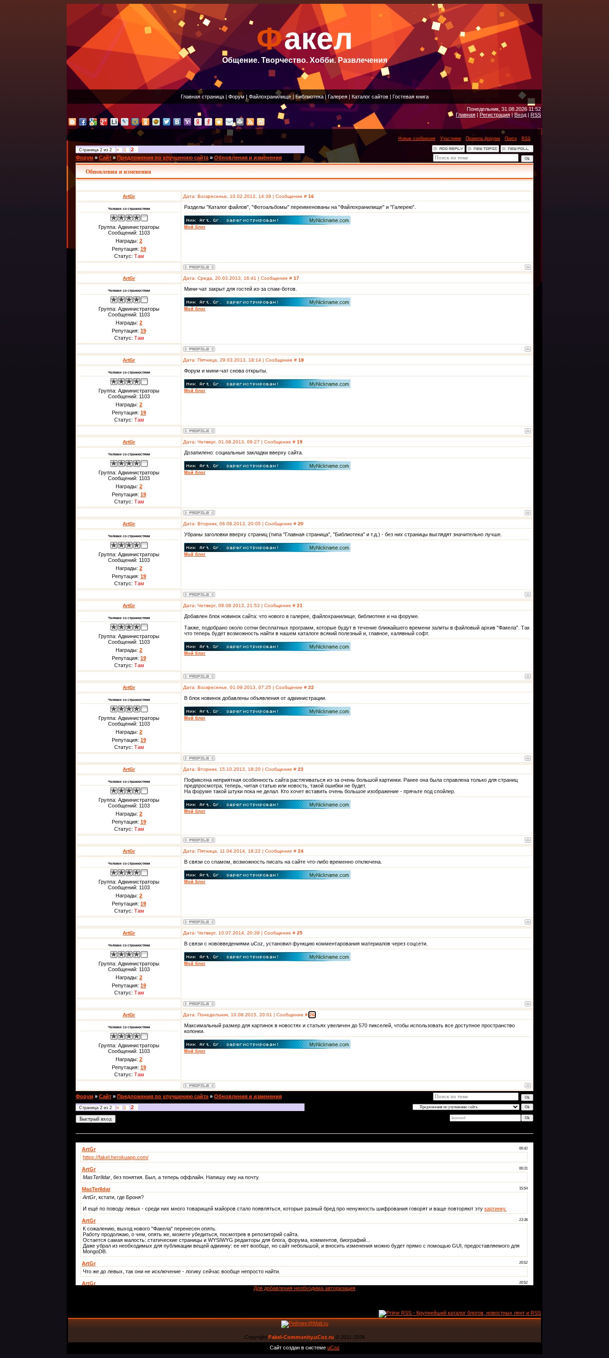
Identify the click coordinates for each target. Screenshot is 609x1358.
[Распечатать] (240, 122)
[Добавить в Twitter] (166, 122)
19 (300, 441)
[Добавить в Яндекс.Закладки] (198, 122)
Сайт (105, 157)
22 (311, 687)
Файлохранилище (270, 96)
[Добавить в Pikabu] (156, 122)
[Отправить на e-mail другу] (229, 122)
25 (300, 932)
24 (301, 851)
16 (311, 196)
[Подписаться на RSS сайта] (250, 122)
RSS (535, 115)
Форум (236, 96)
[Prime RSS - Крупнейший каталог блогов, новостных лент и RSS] (460, 1313)
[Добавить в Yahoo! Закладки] (187, 122)
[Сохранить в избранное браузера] (219, 122)
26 (312, 1014)
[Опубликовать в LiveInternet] (114, 122)
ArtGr (129, 196)
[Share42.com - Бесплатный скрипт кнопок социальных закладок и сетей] (261, 122)
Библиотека (309, 96)
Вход (520, 115)
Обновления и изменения (248, 157)
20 (301, 523)
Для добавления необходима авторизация (304, 1288)
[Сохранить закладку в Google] (93, 122)
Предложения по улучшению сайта (162, 157)
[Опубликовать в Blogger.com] (72, 122)
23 (301, 769)
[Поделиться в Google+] (104, 122)
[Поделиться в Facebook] (83, 122)
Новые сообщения (416, 138)
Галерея (337, 96)
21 (300, 605)
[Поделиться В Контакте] (177, 122)
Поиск (511, 138)
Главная (465, 115)
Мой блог (195, 227)
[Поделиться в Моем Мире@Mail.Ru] (135, 122)
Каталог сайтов (370, 96)
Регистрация (495, 115)
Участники (450, 138)
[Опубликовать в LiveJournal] (124, 122)
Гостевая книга (411, 96)
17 (296, 278)
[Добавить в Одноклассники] (145, 122)
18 (301, 360)
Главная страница (202, 96)
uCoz (333, 1347)
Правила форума (483, 138)
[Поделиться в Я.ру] (208, 122)
